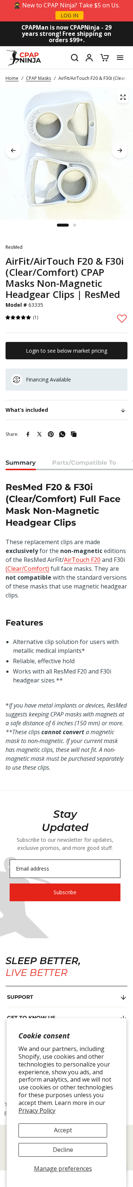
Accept (63, 1130)
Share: (12, 434)
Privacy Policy (36, 1110)
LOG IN (69, 15)
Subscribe (65, 892)
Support (20, 997)
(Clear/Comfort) (27, 568)
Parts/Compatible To (84, 462)
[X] (39, 434)
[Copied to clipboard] (74, 434)
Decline (63, 1150)
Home (12, 78)
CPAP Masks (38, 78)
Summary (21, 462)
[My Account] (89, 57)
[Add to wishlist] (121, 318)
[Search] (74, 57)
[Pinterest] (51, 434)
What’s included (27, 409)
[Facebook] (28, 434)
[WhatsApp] (62, 434)
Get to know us (31, 1017)
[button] (18, 318)
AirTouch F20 (82, 560)
